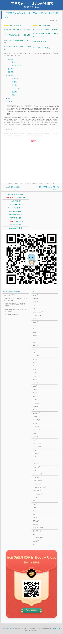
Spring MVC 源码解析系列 (15, 208)
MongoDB (36, 376)
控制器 (14, 85)
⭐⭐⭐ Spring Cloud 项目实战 (41, 25)
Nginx (35, 393)
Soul (34, 460)
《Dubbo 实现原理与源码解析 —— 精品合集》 (17, 29)
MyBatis (35, 379)
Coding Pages (56, 628)
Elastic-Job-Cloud (38, 312)
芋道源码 (9, 628)
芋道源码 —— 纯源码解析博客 (32, 3)
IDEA (35, 342)
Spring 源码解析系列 (15, 204)
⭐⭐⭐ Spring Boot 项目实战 (12, 25)
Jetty (34, 362)
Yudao (35, 504)
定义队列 (15, 78)
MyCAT (35, 383)
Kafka (35, 366)
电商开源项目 (37, 531)
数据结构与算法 (38, 527)
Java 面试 (36, 356)
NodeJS (35, 396)
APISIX (35, 295)
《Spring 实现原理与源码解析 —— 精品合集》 (17, 35)
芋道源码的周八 (38, 538)
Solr (34, 457)
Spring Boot (36, 467)
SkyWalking (37, 453)
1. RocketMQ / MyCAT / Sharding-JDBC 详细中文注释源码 (15, 299)
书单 (35, 517)
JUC (35, 349)
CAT (34, 305)
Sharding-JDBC (37, 447)
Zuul (34, 514)
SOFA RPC (36, 430)
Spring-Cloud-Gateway (39, 487)
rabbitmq (10, 59)
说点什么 (10, 102)
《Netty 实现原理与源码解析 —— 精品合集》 (46, 29)
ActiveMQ (36, 298)
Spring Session (37, 477)
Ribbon (35, 416)
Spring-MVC (37, 490)
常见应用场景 (16, 66)
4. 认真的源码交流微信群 (11, 314)
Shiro (34, 450)
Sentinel (35, 436)
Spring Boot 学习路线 (15, 224)
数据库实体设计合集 (15, 218)
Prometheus (36, 403)
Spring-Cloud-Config (39, 484)
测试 (13, 95)
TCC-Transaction (38, 494)
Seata (34, 433)
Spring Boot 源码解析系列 (15, 211)
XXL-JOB (36, 500)
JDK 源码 (36, 345)
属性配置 (10, 72)
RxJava (35, 423)
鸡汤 (34, 544)
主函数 (14, 92)
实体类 (14, 82)
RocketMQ (36, 420)
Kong (35, 369)
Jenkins (35, 359)
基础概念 (15, 62)
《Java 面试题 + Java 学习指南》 (42, 48)
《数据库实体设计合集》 (40, 41)
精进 (35, 534)
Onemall (35, 399)
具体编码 (10, 75)
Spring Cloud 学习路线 (15, 228)
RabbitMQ (36, 406)
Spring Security (37, 474)
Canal (35, 308)
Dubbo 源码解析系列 (15, 197)
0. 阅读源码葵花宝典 (10, 295)
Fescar (35, 325)
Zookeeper (36, 511)
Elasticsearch (36, 318)
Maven (35, 372)
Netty (35, 389)
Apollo (35, 302)
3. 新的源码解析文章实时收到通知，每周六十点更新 (15, 310)
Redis (35, 409)
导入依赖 (10, 69)
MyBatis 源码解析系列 (15, 214)
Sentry (35, 440)
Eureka (35, 322)
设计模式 (36, 541)
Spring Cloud (37, 470)
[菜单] (59, 4)
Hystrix (35, 339)
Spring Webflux (37, 480)
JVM (34, 352)
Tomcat (35, 497)
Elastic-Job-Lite (37, 315)
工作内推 (36, 521)
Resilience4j (36, 413)
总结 (9, 98)
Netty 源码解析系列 (15, 201)
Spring (35, 463)
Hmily (35, 335)
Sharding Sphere (37, 443)
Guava (35, 329)
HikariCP (36, 332)
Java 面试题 (15, 221)
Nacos (35, 386)
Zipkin (35, 507)
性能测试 (36, 524)
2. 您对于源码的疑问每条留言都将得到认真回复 (15, 305)
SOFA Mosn (36, 426)
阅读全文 (35, 141)
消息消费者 (16, 88)
